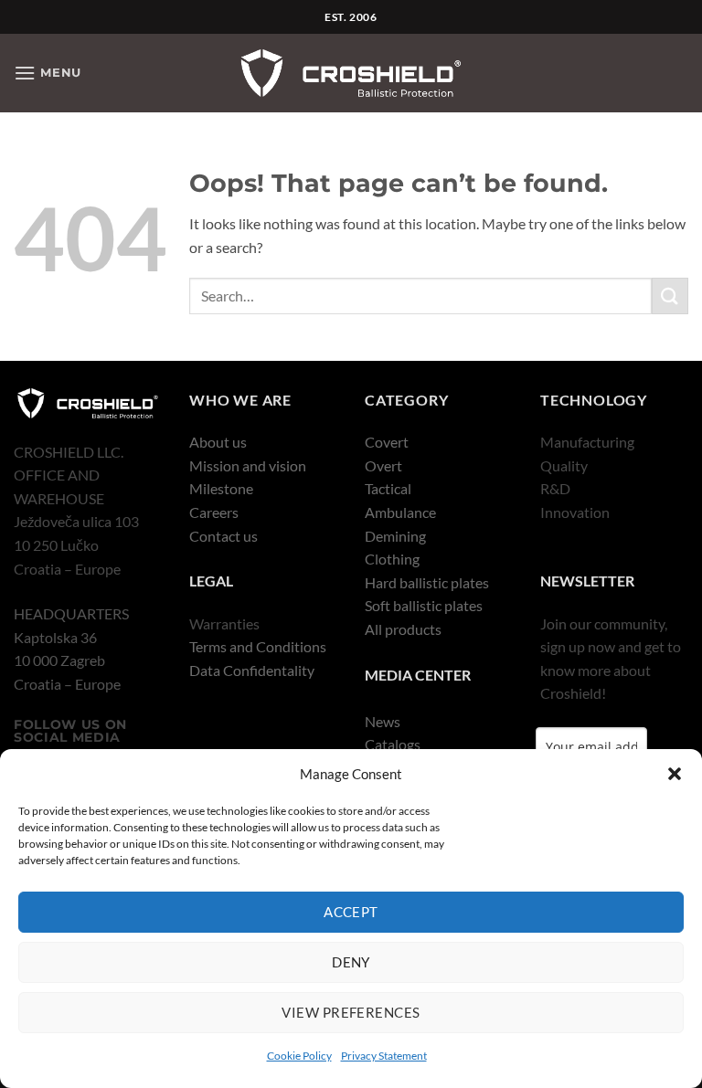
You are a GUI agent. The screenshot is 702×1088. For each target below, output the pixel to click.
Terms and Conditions (257, 646)
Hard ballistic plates (427, 582)
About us (218, 441)
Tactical (388, 488)
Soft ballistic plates (424, 605)
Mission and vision (247, 465)
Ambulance (400, 512)
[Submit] (670, 295)
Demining (395, 535)
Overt (383, 465)
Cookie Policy (299, 1055)
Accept (351, 911)
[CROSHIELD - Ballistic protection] (351, 73)
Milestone (221, 488)
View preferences (351, 1012)
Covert (387, 441)
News (382, 721)
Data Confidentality (251, 670)
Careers (214, 512)
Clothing (392, 558)
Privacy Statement (384, 1055)
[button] (674, 774)
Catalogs (392, 744)
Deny (351, 962)
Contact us (223, 535)
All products (403, 629)
